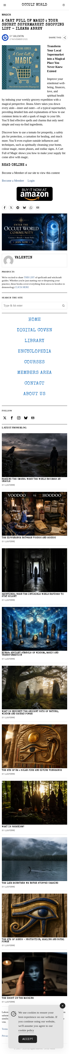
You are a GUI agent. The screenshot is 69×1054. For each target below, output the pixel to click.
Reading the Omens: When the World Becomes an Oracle (31, 480)
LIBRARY (34, 341)
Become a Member (13, 180)
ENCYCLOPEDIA (34, 351)
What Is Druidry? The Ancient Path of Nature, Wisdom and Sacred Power (30, 712)
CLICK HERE (22, 287)
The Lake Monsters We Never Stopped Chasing (30, 883)
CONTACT (34, 383)
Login (31, 180)
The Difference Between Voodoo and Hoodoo (29, 538)
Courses (34, 362)
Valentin (18, 36)
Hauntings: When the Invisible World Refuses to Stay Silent (33, 595)
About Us (34, 394)
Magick (6, 14)
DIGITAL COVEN (34, 330)
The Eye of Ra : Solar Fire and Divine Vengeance (32, 770)
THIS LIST (29, 277)
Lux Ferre (10, 485)
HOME (34, 319)
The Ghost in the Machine (18, 998)
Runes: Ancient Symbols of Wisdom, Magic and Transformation (30, 654)
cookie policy (26, 1030)
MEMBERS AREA (34, 373)
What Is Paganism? (13, 827)
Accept (27, 1039)
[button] (63, 305)
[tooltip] (4, 207)
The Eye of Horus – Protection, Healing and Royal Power (33, 941)
